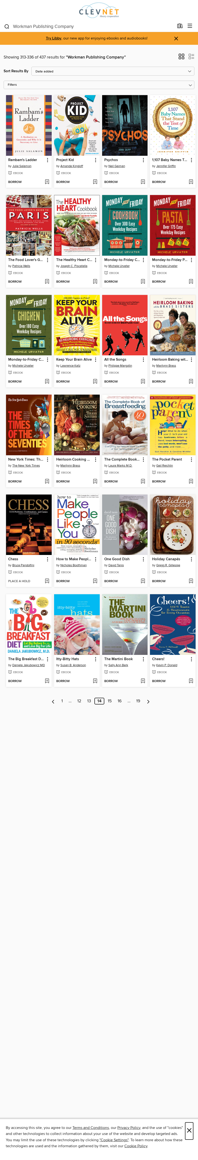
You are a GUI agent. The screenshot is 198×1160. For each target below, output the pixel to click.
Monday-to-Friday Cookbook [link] (122, 260)
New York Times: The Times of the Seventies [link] (26, 459)
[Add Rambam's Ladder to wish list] (47, 182)
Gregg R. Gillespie (168, 565)
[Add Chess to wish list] (47, 581)
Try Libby (53, 38)
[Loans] (180, 27)
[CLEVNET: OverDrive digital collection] (99, 10)
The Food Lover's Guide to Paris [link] (26, 260)
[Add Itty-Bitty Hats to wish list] (95, 681)
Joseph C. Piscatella (73, 266)
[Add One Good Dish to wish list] (143, 581)
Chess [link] (13, 559)
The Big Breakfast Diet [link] (26, 659)
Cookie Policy (135, 1146)
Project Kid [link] (65, 160)
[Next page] (148, 701)
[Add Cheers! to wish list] (191, 681)
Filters (12, 85)
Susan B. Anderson (73, 665)
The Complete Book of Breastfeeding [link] (122, 459)
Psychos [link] (111, 160)
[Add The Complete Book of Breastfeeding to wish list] (143, 482)
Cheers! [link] (158, 659)
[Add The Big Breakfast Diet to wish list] (47, 681)
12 (79, 701)
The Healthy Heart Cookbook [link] (74, 260)
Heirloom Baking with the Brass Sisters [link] (170, 360)
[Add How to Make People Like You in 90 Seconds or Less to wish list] (95, 581)
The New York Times (26, 466)
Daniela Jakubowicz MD (28, 665)
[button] (181, 58)
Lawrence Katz (70, 366)
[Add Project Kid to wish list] (95, 182)
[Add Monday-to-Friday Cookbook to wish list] (143, 282)
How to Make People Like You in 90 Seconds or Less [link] (74, 559)
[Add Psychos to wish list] (143, 182)
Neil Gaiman (116, 166)
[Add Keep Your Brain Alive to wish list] (95, 382)
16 (120, 701)
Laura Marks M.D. (120, 466)
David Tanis (116, 565)
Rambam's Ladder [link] (22, 160)
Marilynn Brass (166, 366)
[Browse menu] (189, 26)
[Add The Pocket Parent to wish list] (191, 482)
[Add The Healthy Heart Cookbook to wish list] (95, 282)
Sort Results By (16, 71)
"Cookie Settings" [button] (113, 1140)
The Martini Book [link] (118, 659)
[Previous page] (53, 701)
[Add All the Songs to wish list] (143, 382)
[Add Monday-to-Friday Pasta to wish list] (191, 282)
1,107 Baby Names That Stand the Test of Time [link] (170, 160)
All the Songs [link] (115, 360)
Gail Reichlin (164, 466)
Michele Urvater (119, 266)
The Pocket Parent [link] (167, 459)
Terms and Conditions (90, 1127)
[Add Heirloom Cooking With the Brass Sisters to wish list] (95, 482)
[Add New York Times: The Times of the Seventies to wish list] (47, 482)
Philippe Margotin (120, 366)
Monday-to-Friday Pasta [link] (170, 260)
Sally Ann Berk (118, 665)
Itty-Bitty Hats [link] (67, 659)
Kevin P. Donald (166, 665)
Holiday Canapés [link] (166, 559)
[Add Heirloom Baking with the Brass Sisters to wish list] (191, 382)
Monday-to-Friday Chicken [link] (26, 360)
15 (110, 701)
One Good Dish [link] (117, 559)
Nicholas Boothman (73, 565)
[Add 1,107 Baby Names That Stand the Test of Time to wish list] (191, 182)
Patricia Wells (21, 266)
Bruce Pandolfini (23, 565)
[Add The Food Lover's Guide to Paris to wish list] (47, 282)
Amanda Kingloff (71, 166)
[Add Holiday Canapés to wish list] (191, 581)
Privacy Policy (128, 1127)
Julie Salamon (21, 166)
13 (89, 701)
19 (138, 701)
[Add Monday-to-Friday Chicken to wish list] (47, 382)
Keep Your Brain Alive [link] (74, 360)
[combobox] (89, 26)
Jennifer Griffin (166, 166)
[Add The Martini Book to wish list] (143, 681)
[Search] (7, 26)
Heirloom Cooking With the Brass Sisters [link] (74, 459)
